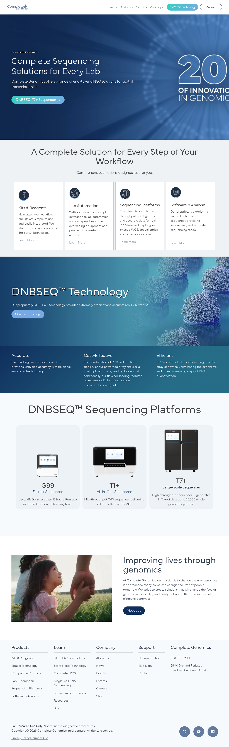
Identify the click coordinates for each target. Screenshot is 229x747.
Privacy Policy (20, 738)
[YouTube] (200, 731)
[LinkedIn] (213, 731)
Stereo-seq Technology (70, 665)
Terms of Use (39, 738)
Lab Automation (22, 681)
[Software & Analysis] (190, 216)
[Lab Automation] (89, 216)
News (100, 665)
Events (101, 673)
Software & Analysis (25, 696)
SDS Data (145, 665)
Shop (100, 696)
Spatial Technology (24, 665)
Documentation (149, 658)
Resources (61, 700)
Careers (101, 688)
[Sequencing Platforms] (139, 216)
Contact (211, 7)
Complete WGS (65, 673)
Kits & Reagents (22, 658)
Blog (57, 708)
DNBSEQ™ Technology (182, 7)
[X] (186, 731)
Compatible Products (26, 673)
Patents (101, 681)
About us (102, 658)
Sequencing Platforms (27, 688)
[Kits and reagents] (38, 216)
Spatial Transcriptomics (70, 693)
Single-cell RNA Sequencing (65, 683)
